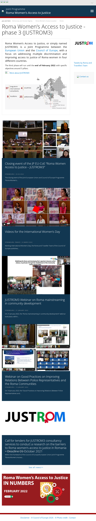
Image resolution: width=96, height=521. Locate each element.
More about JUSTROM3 (19, 73)
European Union (15, 50)
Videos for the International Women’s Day (32, 231)
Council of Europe (47, 50)
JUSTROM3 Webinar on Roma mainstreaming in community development (35, 301)
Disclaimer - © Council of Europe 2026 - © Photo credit (44, 517)
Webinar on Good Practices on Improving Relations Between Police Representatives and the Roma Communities (35, 380)
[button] (48, 2)
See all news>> (36, 467)
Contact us (83, 76)
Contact (72, 517)
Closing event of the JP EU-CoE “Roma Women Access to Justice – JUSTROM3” (35, 165)
